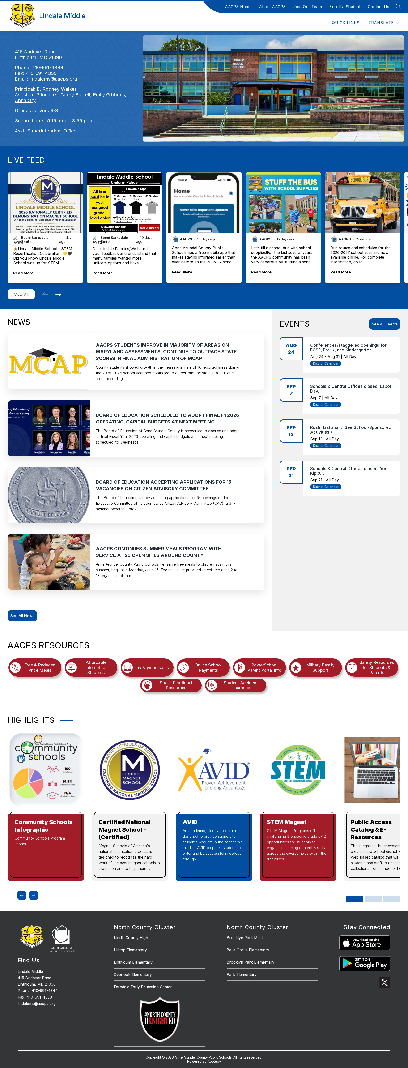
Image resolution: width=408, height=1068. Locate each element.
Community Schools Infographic (43, 826)
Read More (23, 273)
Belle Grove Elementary (248, 950)
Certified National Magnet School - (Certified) (124, 830)
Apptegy (214, 1061)
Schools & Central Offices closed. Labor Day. (350, 388)
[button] (45, 294)
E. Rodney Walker (56, 89)
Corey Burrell (75, 95)
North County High (131, 937)
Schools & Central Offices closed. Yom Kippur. (349, 471)
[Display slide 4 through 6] (373, 899)
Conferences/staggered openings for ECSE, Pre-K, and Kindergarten (348, 347)
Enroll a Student (344, 6)
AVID (190, 822)
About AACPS (272, 6)
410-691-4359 (39, 997)
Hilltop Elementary (130, 950)
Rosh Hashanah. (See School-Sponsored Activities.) (350, 430)
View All (21, 294)
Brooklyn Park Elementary (250, 962)
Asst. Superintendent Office (45, 131)
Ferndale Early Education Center (143, 986)
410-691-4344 (45, 990)
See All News (22, 615)
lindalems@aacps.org (53, 79)
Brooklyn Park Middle (246, 937)
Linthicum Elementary (133, 962)
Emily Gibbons (109, 95)
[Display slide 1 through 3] (354, 899)
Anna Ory (25, 100)
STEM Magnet (287, 822)
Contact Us (378, 6)
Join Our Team (307, 6)
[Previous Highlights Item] (21, 895)
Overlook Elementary (133, 974)
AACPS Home (238, 6)
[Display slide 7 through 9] (391, 899)
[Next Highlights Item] (33, 895)
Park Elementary (242, 974)
